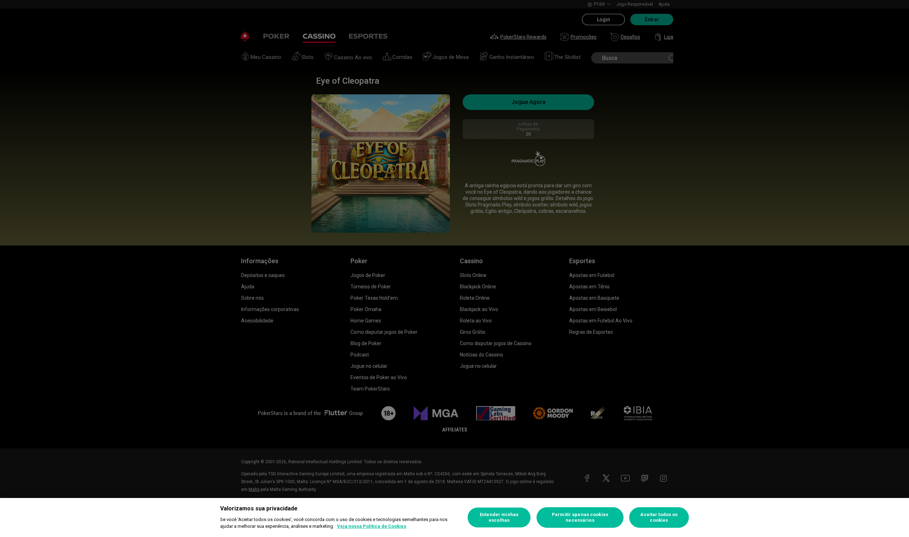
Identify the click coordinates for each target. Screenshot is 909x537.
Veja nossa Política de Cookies (371, 526)
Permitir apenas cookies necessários (580, 517)
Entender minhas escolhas (499, 517)
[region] (454, 517)
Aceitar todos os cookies (658, 517)
